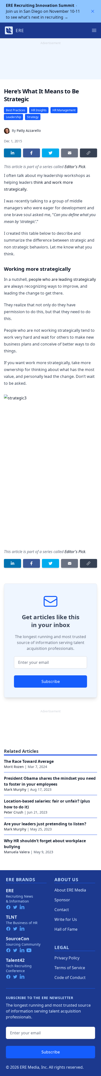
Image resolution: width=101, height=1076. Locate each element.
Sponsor (62, 900)
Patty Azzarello (29, 130)
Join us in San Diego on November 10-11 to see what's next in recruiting (43, 11)
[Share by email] (69, 152)
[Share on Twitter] (50, 152)
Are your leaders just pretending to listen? (45, 824)
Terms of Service (69, 967)
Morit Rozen (14, 766)
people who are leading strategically (62, 279)
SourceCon (17, 938)
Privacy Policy (66, 958)
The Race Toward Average (29, 761)
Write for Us (65, 919)
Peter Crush (13, 812)
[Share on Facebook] (31, 152)
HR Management (64, 110)
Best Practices (15, 110)
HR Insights (39, 110)
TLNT (11, 917)
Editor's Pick (74, 166)
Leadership (13, 117)
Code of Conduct (70, 977)
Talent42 (15, 960)
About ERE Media (70, 890)
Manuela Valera (17, 852)
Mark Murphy (15, 789)
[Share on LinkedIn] (12, 152)
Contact (61, 909)
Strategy (32, 117)
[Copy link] (88, 152)
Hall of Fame (65, 929)
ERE (10, 890)
